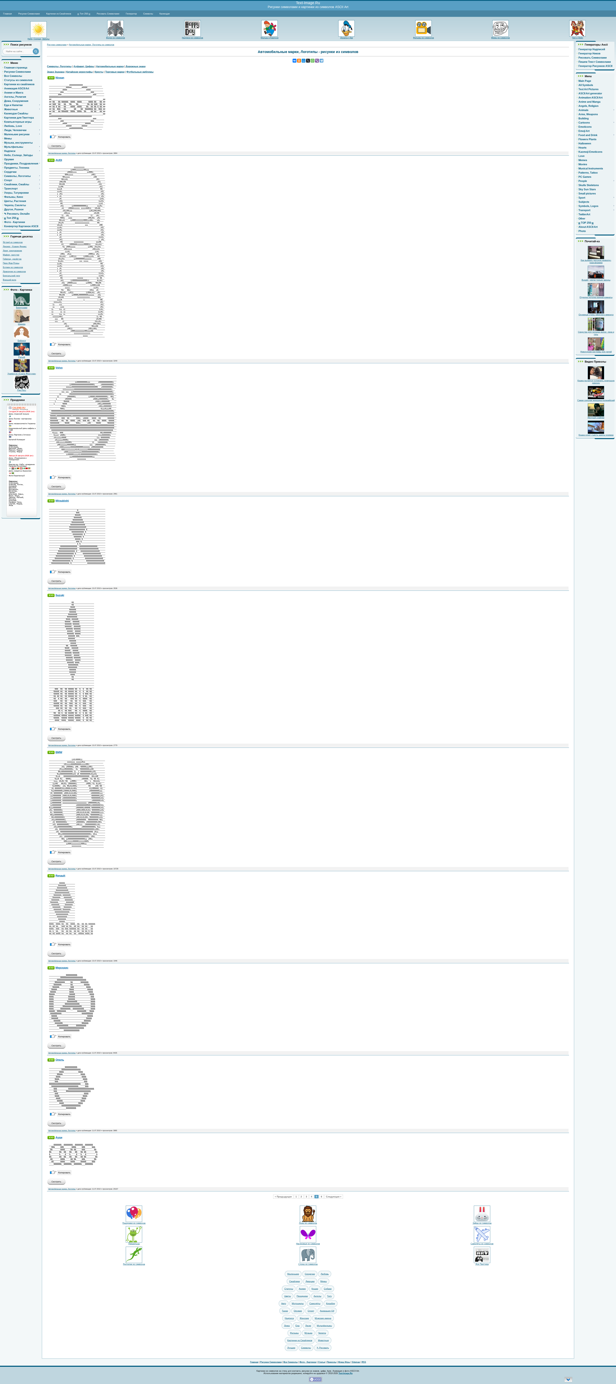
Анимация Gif (327, 1311)
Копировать (64, 137)
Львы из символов (308, 1223)
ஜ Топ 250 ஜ (83, 13)
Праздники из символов (133, 1223)
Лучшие (291, 1347)
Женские (304, 1318)
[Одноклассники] (299, 61)
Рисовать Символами (108, 13)
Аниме (302, 1288)
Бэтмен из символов (13, 267)
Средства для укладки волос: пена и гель (596, 333)
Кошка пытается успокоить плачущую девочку (596, 381)
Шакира (21, 324)
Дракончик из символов (14, 271)
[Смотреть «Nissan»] (56, 148)
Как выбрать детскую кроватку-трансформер (596, 261)
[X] (308, 61)
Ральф (21, 357)
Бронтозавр (21, 307)
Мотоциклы (298, 1303)
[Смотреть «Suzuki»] (56, 740)
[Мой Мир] (303, 61)
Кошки (315, 1288)
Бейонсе (22, 340)
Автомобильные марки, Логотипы (62, 153)
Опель (60, 1059)
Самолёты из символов (482, 1244)
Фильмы (294, 1333)
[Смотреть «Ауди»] (56, 1184)
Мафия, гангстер (11, 255)
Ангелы (317, 1296)
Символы (148, 13)
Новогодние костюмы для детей (596, 352)
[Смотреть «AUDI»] (56, 356)
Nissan (60, 77)
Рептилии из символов (134, 1264)
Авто (283, 1303)
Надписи (289, 1318)
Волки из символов (115, 38)
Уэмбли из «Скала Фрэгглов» (22, 374)
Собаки (328, 1288)
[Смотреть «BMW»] (56, 864)
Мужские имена (323, 1318)
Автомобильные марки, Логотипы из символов (91, 44)
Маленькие (293, 1274)
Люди (308, 1325)
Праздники (302, 1296)
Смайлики (294, 1281)
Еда (297, 1325)
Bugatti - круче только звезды (596, 280)
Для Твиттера (482, 1264)
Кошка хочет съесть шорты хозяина (596, 435)
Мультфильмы (324, 1325)
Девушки (310, 1281)
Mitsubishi (62, 500)
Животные (323, 1340)
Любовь (325, 1274)
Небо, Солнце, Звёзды (38, 39)
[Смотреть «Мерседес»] (56, 1048)
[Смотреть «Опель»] (56, 1125)
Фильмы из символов (423, 38)
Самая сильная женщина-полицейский (596, 400)
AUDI (59, 160)
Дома (287, 1325)
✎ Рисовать (323, 1347)
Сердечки (310, 1274)
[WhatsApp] (312, 61)
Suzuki (60, 595)
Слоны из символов (308, 1264)
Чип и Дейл (577, 38)
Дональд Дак (346, 38)
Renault (60, 875)
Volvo (59, 367)
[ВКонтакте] (294, 61)
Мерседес (62, 967)
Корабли (330, 1303)
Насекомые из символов (308, 1244)
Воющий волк (9, 280)
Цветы (287, 1296)
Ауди (59, 1137)
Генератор (131, 13)
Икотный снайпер (596, 417)
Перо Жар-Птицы (11, 263)
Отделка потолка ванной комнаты (596, 297)
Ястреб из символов (13, 242)
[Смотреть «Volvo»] (56, 489)
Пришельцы (134, 1244)
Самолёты (314, 1303)
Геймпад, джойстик (12, 259)
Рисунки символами (57, 44)
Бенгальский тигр (11, 275)
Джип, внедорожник (12, 250)
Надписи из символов (192, 38)
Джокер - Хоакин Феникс (15, 246)
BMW (59, 752)
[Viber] (317, 61)
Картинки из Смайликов (58, 13)
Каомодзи (164, 13)
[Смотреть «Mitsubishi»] (56, 583)
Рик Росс (21, 390)
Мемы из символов (500, 38)
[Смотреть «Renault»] (56, 956)
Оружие (298, 1311)
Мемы (323, 1281)
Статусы (288, 1288)
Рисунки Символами (29, 13)
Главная (7, 13)
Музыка (308, 1333)
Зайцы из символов (482, 1223)
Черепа (322, 1333)
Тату (329, 1296)
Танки (285, 1311)
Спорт (311, 1311)
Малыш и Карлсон (269, 38)
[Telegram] (321, 61)
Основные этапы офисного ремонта (596, 314)
